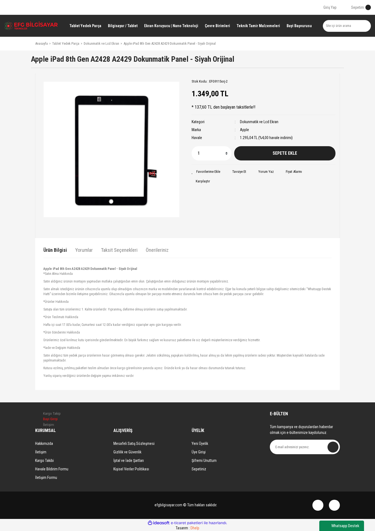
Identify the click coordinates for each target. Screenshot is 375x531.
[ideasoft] (159, 523)
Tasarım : (187, 528)
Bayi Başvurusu (299, 26)
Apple (244, 130)
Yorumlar (84, 250)
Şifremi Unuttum (204, 460)
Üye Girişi (199, 452)
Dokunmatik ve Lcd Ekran (259, 122)
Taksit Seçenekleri (119, 250)
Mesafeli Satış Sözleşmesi (134, 443)
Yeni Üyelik (200, 443)
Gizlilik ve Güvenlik (127, 452)
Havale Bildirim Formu (51, 469)
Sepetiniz (199, 469)
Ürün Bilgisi (55, 250)
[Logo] (31, 25)
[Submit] (333, 447)
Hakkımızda (44, 443)
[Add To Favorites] (206, 171)
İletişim (40, 452)
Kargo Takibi (44, 460)
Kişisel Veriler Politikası (131, 469)
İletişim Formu (46, 477)
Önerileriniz (157, 250)
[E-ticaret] (187, 523)
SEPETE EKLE (285, 153)
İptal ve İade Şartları (128, 460)
